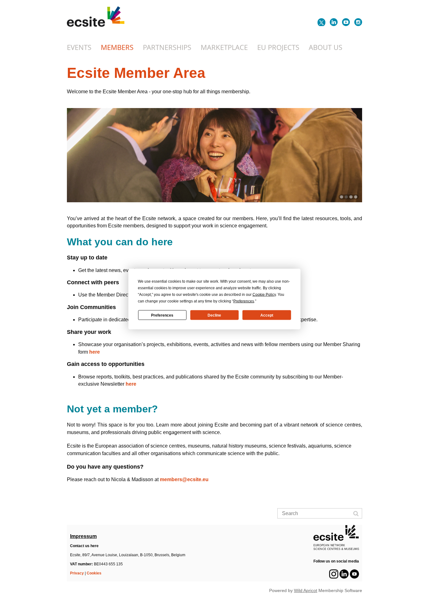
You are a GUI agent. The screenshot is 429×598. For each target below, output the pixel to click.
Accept (266, 315)
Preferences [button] (243, 301)
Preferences (162, 315)
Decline (214, 315)
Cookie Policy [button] (264, 294)
